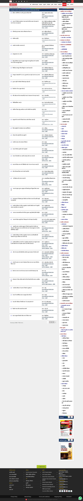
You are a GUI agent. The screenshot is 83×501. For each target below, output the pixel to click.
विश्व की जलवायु (66, 197)
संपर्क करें (71, 4)
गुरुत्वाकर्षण (65, 360)
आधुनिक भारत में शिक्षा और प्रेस (67, 97)
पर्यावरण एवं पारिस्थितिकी (65, 44)
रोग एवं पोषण (65, 351)
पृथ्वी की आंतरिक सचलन (68, 157)
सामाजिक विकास (65, 250)
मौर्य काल (65, 80)
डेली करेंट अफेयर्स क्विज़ (14, 481)
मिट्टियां (63, 204)
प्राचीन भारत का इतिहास (67, 54)
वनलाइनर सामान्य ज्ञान (15, 7)
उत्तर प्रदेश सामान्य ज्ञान (65, 35)
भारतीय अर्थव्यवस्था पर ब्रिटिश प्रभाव (67, 28)
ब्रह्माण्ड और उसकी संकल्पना (66, 167)
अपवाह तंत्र (64, 126)
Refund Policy (27, 496)
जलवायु (63, 136)
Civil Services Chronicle (31, 472)
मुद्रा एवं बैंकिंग (65, 238)
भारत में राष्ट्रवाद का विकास (66, 24)
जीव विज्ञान (64, 336)
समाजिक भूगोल (65, 209)
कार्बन (64, 396)
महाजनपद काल (66, 78)
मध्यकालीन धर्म (66, 317)
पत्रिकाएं (55, 4)
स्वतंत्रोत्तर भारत (66, 121)
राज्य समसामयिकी (12, 474)
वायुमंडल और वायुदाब (67, 192)
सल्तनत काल (65, 325)
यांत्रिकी (64, 378)
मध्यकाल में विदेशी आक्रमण (66, 314)
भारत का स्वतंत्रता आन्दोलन (67, 91)
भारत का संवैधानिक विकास (66, 268)
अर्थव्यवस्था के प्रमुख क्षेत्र (68, 226)
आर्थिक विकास (66, 231)
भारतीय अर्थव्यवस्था (64, 222)
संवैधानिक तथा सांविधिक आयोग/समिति (67, 297)
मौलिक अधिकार (66, 277)
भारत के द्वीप (65, 184)
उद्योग (63, 128)
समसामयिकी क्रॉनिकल (30, 476)
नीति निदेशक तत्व (66, 262)
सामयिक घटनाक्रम (35, 4)
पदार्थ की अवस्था (66, 371)
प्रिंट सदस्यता (28, 485)
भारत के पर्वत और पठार (67, 187)
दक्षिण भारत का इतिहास (68, 62)
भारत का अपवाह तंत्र (67, 175)
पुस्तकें (52, 4)
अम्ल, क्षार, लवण (66, 388)
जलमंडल (64, 152)
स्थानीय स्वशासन (66, 300)
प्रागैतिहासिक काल (66, 68)
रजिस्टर (65, 1)
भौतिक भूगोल (64, 147)
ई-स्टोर (68, 4)
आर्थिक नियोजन (66, 228)
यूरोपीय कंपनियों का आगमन (66, 32)
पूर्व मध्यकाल (65, 65)
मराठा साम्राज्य (66, 320)
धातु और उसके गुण (66, 405)
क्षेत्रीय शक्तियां (66, 21)
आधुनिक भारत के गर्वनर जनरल (67, 93)
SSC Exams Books (46, 474)
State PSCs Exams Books (48, 476)
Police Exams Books (47, 482)
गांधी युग (64, 104)
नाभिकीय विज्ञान (66, 368)
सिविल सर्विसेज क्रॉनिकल (30, 474)
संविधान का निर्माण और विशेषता (67, 290)
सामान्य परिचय (65, 219)
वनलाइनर (64, 4)
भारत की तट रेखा (65, 145)
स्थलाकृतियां (65, 200)
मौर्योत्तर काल (65, 83)
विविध (64, 282)
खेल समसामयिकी (12, 476)
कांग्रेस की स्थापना (66, 19)
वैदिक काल (65, 86)
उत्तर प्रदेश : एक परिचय (66, 37)
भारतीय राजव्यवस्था (64, 253)
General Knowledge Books (48, 486)
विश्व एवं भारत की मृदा (67, 194)
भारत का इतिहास (64, 51)
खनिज (64, 398)
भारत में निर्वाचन (66, 271)
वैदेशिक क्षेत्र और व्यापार (67, 243)
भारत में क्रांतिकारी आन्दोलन (66, 111)
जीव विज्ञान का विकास (67, 340)
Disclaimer (69, 496)
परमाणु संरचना (66, 408)
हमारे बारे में (11, 485)
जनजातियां (65, 211)
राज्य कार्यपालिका (66, 279)
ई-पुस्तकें (44, 4)
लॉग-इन (59, 1)
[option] (66, 428)
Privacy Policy (14, 496)
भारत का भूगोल (63, 124)
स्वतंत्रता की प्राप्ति (66, 119)
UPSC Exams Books (47, 472)
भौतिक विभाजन (65, 202)
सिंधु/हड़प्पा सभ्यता (66, 88)
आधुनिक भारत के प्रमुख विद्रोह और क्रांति (67, 16)
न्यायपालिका (65, 265)
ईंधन (64, 391)
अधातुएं (64, 385)
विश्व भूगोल (62, 327)
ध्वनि (64, 365)
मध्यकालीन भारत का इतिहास (66, 303)
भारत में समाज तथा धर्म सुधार (67, 115)
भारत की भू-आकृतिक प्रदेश (67, 181)
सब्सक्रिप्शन (60, 4)
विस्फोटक (65, 413)
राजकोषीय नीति (66, 240)
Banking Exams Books (47, 484)
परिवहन (63, 138)
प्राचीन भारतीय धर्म (66, 73)
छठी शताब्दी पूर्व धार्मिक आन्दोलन (67, 59)
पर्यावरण (63, 46)
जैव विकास (65, 343)
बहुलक (64, 410)
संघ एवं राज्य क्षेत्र (66, 284)
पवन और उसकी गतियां (67, 154)
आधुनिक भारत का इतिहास (65, 11)
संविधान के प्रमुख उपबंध (67, 294)
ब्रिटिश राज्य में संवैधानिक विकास (67, 107)
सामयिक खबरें (12, 472)
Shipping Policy (58, 496)
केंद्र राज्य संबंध (66, 257)
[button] (69, 417)
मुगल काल (65, 322)
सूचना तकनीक (66, 381)
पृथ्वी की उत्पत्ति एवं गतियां (66, 160)
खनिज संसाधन (65, 131)
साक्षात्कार (40, 4)
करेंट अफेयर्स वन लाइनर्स (14, 478)
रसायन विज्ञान (64, 383)
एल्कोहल (64, 393)
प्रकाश (64, 373)
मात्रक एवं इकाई (66, 376)
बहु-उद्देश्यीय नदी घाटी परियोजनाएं (65, 141)
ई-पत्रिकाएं (48, 4)
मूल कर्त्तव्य (65, 274)
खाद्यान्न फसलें (64, 133)
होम (30, 4)
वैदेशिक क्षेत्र (64, 248)
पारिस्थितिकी (64, 49)
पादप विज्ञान (65, 345)
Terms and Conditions (44, 496)
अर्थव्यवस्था (64, 224)
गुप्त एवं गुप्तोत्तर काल (67, 56)
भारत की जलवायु (66, 177)
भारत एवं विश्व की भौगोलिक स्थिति (66, 171)
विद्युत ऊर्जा (64, 207)
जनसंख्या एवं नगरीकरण (65, 40)
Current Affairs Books (47, 491)
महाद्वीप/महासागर (66, 189)
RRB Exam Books (46, 488)
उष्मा (64, 358)
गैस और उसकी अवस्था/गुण (67, 402)
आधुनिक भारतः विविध (67, 101)
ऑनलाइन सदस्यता (29, 487)
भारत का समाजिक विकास (66, 234)
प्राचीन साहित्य (66, 75)
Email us (61, 473)
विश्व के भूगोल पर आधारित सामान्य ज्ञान (67, 330)
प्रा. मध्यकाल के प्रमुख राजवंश (67, 309)
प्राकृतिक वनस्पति (66, 164)
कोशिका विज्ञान (66, 338)
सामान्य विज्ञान (63, 334)
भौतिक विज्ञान (64, 356)
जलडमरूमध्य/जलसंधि (67, 149)
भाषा (64, 217)
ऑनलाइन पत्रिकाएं (29, 480)
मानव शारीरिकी (66, 348)
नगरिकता (65, 260)
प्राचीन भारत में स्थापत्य (67, 70)
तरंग (63, 363)
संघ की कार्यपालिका (67, 287)
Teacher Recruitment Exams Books (49, 479)
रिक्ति (10, 487)
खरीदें (69, 1)
